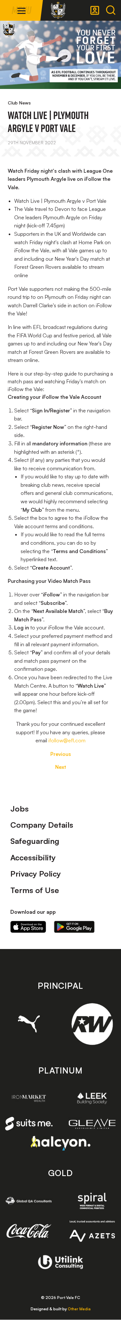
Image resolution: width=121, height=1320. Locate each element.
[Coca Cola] (29, 1231)
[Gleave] (92, 1124)
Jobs (19, 808)
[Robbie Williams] (92, 1024)
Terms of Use (34, 890)
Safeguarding (34, 841)
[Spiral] (92, 1200)
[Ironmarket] (29, 1098)
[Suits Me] (29, 1123)
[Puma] (29, 1023)
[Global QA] (29, 1200)
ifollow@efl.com (67, 740)
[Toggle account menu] (94, 10)
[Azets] (92, 1231)
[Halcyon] (60, 1143)
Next (60, 767)
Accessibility (33, 857)
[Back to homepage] (58, 10)
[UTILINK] (60, 1262)
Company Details (41, 825)
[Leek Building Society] (92, 1098)
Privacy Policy (35, 873)
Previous (60, 754)
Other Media (79, 1308)
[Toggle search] (110, 10)
